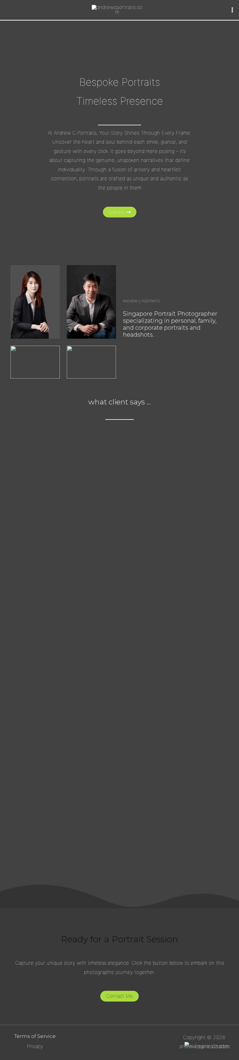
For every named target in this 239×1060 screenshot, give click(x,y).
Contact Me (119, 996)
